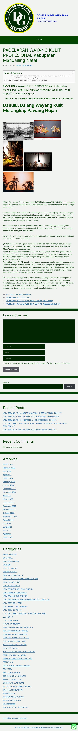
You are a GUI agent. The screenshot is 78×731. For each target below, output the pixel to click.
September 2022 (10, 516)
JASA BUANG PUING (11, 582)
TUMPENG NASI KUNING (13, 697)
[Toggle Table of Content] (70, 73)
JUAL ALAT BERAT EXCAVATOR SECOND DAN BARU (24, 613)
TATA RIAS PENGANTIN (12, 690)
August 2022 (8, 520)
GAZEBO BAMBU (10, 568)
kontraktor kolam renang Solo (15, 718)
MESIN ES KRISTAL (11, 648)
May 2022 (7, 530)
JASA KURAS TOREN (11, 586)
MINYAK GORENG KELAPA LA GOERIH (19, 652)
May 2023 (7, 496)
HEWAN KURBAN (10, 572)
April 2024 (7, 475)
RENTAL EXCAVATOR (11, 673)
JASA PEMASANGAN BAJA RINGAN (18, 589)
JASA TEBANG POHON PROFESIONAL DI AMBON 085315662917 (29, 420)
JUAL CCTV (8, 617)
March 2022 (8, 537)
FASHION (7, 565)
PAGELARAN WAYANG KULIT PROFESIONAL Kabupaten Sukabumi (33, 304)
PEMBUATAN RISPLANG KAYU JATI (17, 659)
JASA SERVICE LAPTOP (13, 603)
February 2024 (9, 482)
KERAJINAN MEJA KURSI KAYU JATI (18, 627)
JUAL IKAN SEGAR (10, 620)
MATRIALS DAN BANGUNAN (15, 645)
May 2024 (7, 471)
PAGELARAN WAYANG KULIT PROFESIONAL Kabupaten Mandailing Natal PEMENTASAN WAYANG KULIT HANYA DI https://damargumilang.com (43, 77)
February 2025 (9, 468)
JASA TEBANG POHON (12, 610)
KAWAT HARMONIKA (11, 624)
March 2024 (8, 478)
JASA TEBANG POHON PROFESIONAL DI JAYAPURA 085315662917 (31, 417)
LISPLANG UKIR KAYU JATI (14, 641)
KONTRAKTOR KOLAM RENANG (16, 638)
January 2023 (8, 503)
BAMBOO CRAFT (10, 554)
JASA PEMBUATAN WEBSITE (15, 593)
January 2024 (8, 485)
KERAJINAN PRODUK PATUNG (15, 631)
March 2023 (8, 499)
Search (6, 382)
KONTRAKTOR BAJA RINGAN (15, 634)
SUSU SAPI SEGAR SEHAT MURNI (17, 686)
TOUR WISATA (9, 693)
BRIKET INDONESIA (11, 561)
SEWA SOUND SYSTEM (12, 679)
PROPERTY (7, 669)
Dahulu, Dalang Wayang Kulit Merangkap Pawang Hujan (26, 80)
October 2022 (8, 513)
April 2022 (7, 534)
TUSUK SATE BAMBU (12, 700)
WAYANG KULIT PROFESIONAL (18, 295)
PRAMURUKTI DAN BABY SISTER (16, 666)
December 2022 (9, 506)
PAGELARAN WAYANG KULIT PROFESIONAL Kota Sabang (29, 301)
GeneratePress (57, 728)
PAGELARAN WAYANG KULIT (18, 298)
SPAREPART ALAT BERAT (13, 683)
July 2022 (7, 523)
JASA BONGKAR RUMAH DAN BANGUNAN (20, 579)
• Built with (33, 728)
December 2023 (9, 489)
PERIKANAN (8, 662)
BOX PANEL (8, 558)
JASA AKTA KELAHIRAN (13, 575)
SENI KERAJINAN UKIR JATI (14, 676)
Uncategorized (9, 704)
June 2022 (7, 527)
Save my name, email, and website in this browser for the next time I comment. (37, 363)
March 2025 (8, 464)
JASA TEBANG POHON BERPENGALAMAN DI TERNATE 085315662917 (32, 413)
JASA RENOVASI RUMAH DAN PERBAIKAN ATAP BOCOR (26, 600)
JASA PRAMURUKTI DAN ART (15, 596)
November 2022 (9, 510)
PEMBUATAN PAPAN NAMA (14, 655)
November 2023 (9, 492)
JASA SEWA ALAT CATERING (15, 607)
